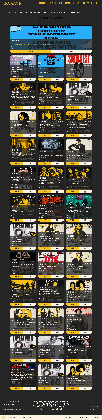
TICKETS (31, 51)
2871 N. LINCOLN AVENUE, (12, 401)
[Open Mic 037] (51, 375)
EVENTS (95, 406)
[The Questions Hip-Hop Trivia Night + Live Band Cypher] (51, 38)
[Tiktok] (57, 409)
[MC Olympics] (51, 66)
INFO (60, 3)
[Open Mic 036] (23, 347)
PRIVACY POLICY (26, 417)
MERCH (67, 3)
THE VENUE (52, 3)
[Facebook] (84, 3)
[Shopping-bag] (96, 3)
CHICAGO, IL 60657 (9, 404)
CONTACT (76, 3)
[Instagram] (92, 3)
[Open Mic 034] (79, 94)
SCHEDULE (42, 3)
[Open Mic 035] (23, 235)
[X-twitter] (88, 3)
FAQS (96, 403)
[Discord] (61, 409)
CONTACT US (93, 409)
